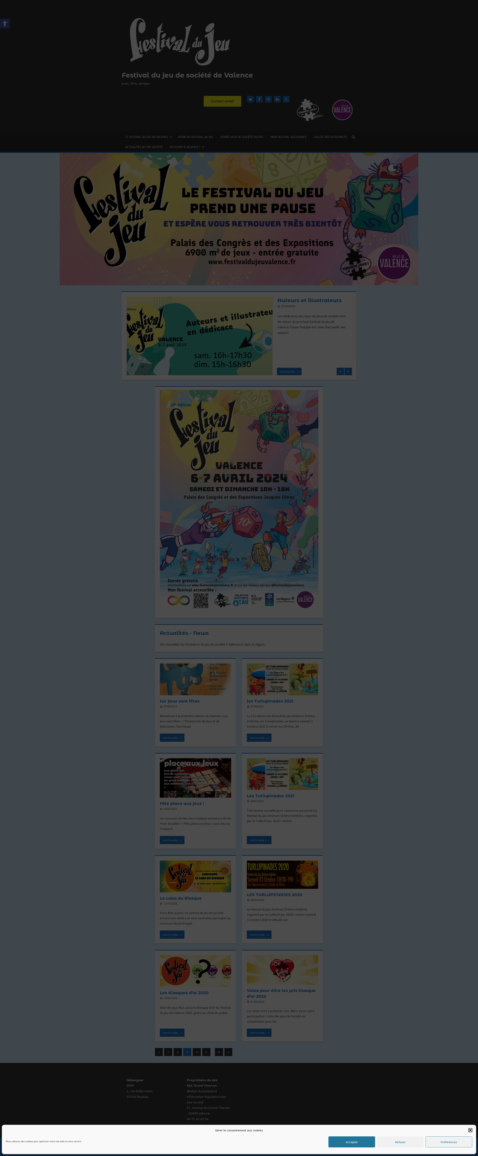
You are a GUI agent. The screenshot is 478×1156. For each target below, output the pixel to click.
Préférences (449, 1142)
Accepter (352, 1142)
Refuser (400, 1142)
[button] (470, 1130)
